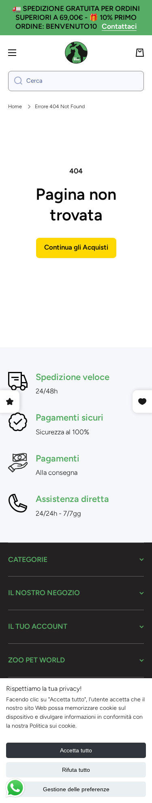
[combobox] (76, 81)
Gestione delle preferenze (76, 789)
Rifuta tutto (76, 770)
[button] (140, 53)
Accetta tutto (76, 750)
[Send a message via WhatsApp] (15, 788)
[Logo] (76, 53)
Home (15, 106)
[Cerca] (15, 81)
